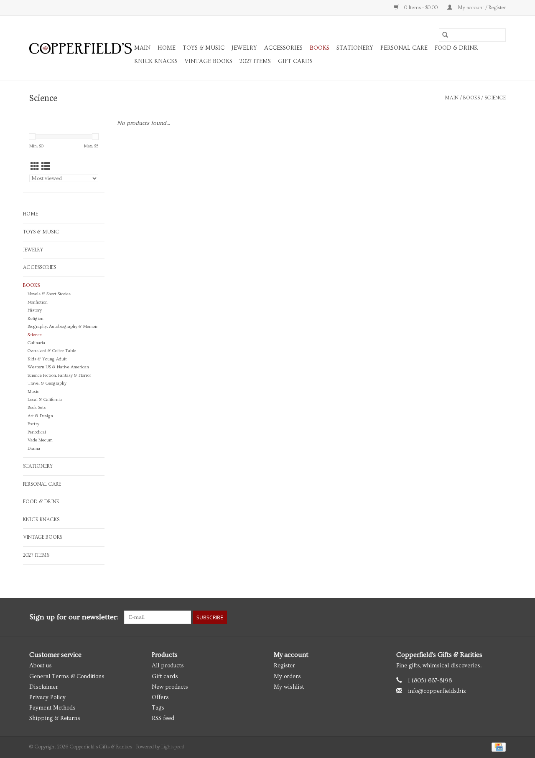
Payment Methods (52, 708)
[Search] (445, 35)
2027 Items (255, 61)
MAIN (142, 48)
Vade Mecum (40, 440)
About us (40, 665)
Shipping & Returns (54, 718)
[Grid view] (35, 167)
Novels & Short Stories (49, 294)
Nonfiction (38, 302)
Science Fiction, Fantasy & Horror (59, 375)
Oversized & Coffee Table (52, 350)
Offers (160, 697)
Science (495, 98)
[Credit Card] (497, 746)
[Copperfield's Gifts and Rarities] (80, 48)
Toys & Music (203, 48)
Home (167, 48)
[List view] (45, 167)
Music (33, 391)
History (35, 310)
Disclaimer (43, 687)
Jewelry (244, 48)
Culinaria (36, 342)
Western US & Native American (58, 367)
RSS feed (163, 718)
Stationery (354, 48)
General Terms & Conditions (66, 676)
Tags (158, 708)
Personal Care (404, 48)
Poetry (33, 423)
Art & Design (40, 415)
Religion (35, 318)
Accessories (283, 48)
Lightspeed (172, 747)
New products (170, 687)
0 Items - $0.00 (421, 7)
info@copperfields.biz (437, 691)
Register (284, 665)
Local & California (45, 399)
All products (168, 665)
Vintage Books (208, 61)
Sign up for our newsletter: (73, 617)
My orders (287, 676)
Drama (34, 448)
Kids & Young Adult (47, 359)
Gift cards (295, 61)
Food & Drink (456, 48)
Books (319, 48)
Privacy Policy (47, 697)
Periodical (37, 432)
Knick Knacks (156, 61)
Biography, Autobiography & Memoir (63, 326)
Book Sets (37, 407)
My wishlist (289, 687)
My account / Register (481, 7)
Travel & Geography (47, 383)
